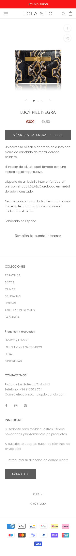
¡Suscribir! (20, 474)
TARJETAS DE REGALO (20, 310)
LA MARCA (12, 317)
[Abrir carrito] (70, 13)
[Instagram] (15, 405)
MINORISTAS (13, 361)
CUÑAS (10, 289)
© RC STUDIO (38, 504)
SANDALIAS (13, 296)
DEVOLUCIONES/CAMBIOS (23, 347)
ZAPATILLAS (12, 275)
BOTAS (9, 282)
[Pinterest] (25, 405)
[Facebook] (6, 405)
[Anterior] (26, 100)
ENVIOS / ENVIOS (17, 340)
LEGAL (9, 354)
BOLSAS (10, 303)
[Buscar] (63, 13)
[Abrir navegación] (6, 13)
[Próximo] (49, 100)
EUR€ (36, 494)
